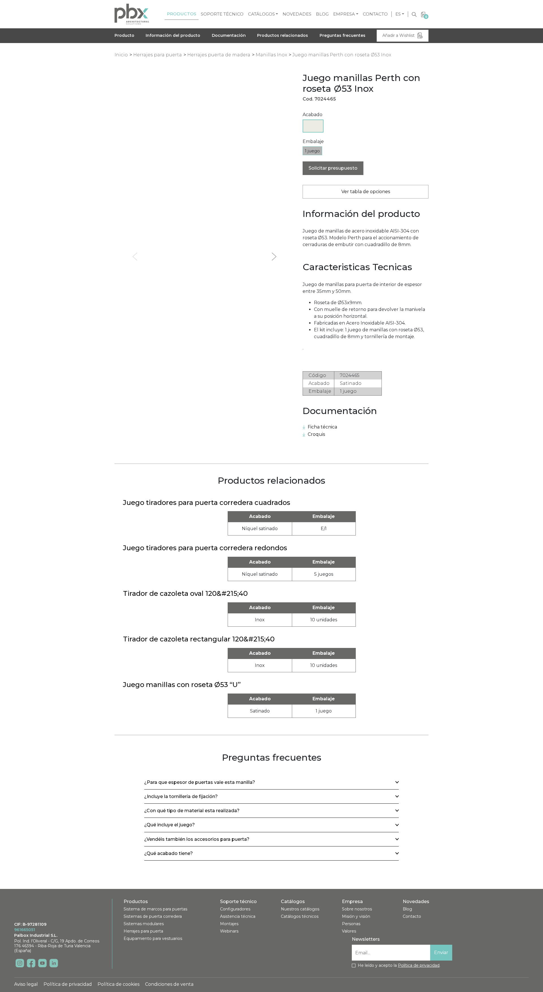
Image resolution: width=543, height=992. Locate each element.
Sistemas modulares (144, 924)
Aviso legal (26, 984)
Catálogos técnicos (299, 916)
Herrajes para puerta (157, 54)
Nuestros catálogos (300, 909)
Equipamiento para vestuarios (153, 938)
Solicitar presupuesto (333, 168)
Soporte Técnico (222, 14)
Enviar (441, 952)
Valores (349, 931)
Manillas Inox (271, 54)
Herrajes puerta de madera (218, 54)
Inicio (121, 54)
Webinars (229, 931)
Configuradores (235, 909)
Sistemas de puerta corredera (153, 916)
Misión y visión (356, 916)
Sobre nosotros (357, 909)
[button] (263, 14)
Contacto (375, 14)
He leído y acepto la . (399, 965)
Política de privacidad (418, 965)
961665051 (24, 929)
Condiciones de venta (169, 984)
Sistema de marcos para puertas (155, 909)
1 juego (312, 150)
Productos (181, 13)
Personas (351, 924)
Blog (322, 14)
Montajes (229, 924)
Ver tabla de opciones (365, 191)
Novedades (297, 14)
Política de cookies (118, 984)
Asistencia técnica (237, 916)
